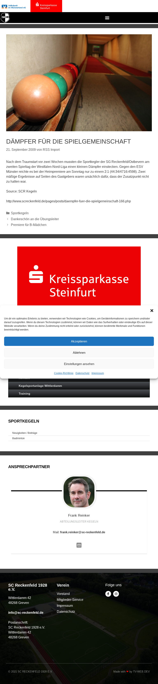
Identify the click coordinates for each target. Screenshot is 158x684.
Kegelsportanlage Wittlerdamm (40, 385)
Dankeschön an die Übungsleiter (35, 219)
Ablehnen (79, 352)
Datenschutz (82, 373)
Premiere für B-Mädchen (28, 225)
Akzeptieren (79, 341)
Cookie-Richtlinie (63, 373)
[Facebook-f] (108, 594)
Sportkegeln (20, 213)
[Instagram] (116, 594)
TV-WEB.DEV (141, 671)
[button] (152, 311)
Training (24, 393)
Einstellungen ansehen (79, 364)
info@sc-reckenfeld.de (25, 612)
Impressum (98, 373)
